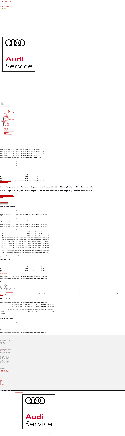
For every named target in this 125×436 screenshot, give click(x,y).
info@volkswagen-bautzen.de (5, 347)
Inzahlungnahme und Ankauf (9, 119)
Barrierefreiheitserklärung (4, 383)
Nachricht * (2, 291)
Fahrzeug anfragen (3, 195)
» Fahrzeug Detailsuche (4, 182)
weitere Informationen (5, 285)
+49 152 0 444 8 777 (8, 1)
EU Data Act (2, 384)
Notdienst (6, 129)
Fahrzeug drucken (10, 195)
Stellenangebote (3, 380)
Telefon (2, 288)
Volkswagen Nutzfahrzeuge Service (10, 112)
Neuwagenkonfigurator (8, 109)
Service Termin (6, 130)
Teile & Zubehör (6, 136)
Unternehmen (4, 139)
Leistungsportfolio (7, 128)
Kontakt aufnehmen (3, 393)
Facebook (4, 4)
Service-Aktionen (7, 125)
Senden (2, 295)
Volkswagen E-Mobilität (8, 111)
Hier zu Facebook (3, 350)
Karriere (5, 144)
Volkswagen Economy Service (9, 131)
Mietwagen (4, 126)
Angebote (4, 121)
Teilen (1, 197)
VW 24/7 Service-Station (8, 135)
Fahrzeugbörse (6, 117)
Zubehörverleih (6, 137)
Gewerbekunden (5, 120)
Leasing (5, 133)
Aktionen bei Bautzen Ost (8, 142)
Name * (1, 286)
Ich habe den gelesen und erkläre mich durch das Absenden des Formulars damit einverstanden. (21, 292)
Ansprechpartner (7, 141)
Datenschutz (4, 2)
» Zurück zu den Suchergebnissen (5, 181)
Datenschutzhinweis (9, 292)
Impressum (4, 3)
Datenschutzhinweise (3, 381)
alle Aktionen (6, 122)
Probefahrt (6, 115)
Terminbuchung (4, 146)
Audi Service (6, 113)
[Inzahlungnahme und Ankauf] (5, 256)
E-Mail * (1, 287)
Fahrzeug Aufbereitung (8, 124)
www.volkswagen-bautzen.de (5, 346)
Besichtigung (4, 284)
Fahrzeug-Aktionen (7, 123)
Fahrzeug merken (3, 196)
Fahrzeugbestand (5, 116)
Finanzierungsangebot (10, 196)
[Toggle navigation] (9, 106)
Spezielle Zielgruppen (7, 114)
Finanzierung (6, 132)
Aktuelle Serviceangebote (8, 134)
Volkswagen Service (7, 110)
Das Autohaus (6, 143)
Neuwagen (4, 108)
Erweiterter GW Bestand (8, 118)
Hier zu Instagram (3, 353)
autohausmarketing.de (19, 392)
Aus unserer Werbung (4, 377)
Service (3, 127)
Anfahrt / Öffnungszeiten (8, 140)
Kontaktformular (7, 145)
